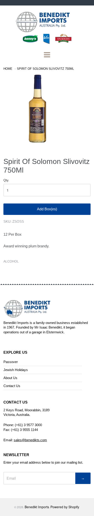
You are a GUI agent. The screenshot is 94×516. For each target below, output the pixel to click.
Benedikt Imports (37, 507)
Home (7, 68)
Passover (10, 362)
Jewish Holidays (15, 370)
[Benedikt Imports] (47, 30)
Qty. (6, 180)
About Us (10, 378)
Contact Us (11, 386)
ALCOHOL (11, 261)
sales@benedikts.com (30, 440)
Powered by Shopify (64, 507)
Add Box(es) (47, 209)
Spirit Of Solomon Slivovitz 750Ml (45, 68)
